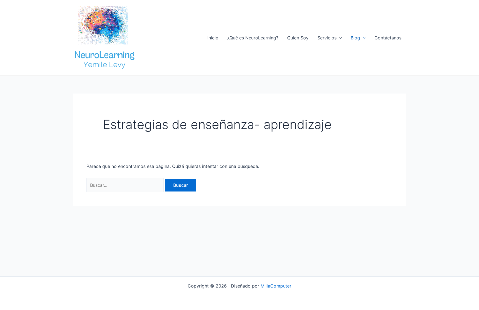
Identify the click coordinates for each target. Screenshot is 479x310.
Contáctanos (387, 38)
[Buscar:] (125, 185)
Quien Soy (298, 38)
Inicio (212, 38)
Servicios (327, 38)
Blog (355, 38)
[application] (339, 38)
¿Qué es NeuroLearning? (252, 38)
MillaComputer (276, 286)
